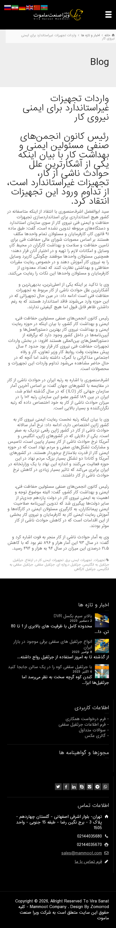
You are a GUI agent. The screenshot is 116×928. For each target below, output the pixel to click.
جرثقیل (18, 560)
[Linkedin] (74, 786)
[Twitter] (58, 786)
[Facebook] (66, 786)
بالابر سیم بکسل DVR (73, 616)
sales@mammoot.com (81, 853)
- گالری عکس (97, 735)
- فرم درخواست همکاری (87, 719)
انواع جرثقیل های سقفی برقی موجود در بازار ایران (53, 644)
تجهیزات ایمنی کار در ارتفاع (44, 560)
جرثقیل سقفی (45, 564)
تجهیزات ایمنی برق (78, 560)
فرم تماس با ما (88, 861)
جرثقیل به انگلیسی (95, 564)
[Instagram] (89, 786)
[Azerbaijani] (44, 7)
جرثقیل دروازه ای (69, 564)
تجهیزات (99, 560)
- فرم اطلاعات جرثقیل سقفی (84, 724)
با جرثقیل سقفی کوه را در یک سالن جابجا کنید (50, 667)
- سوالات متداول (94, 730)
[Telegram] (97, 786)
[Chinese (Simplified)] (37, 7)
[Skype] (82, 786)
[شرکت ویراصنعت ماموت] (58, 14)
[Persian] (15, 7)
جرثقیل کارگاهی (84, 569)
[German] (22, 7)
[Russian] (8, 7)
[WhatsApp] (105, 786)
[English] (30, 7)
